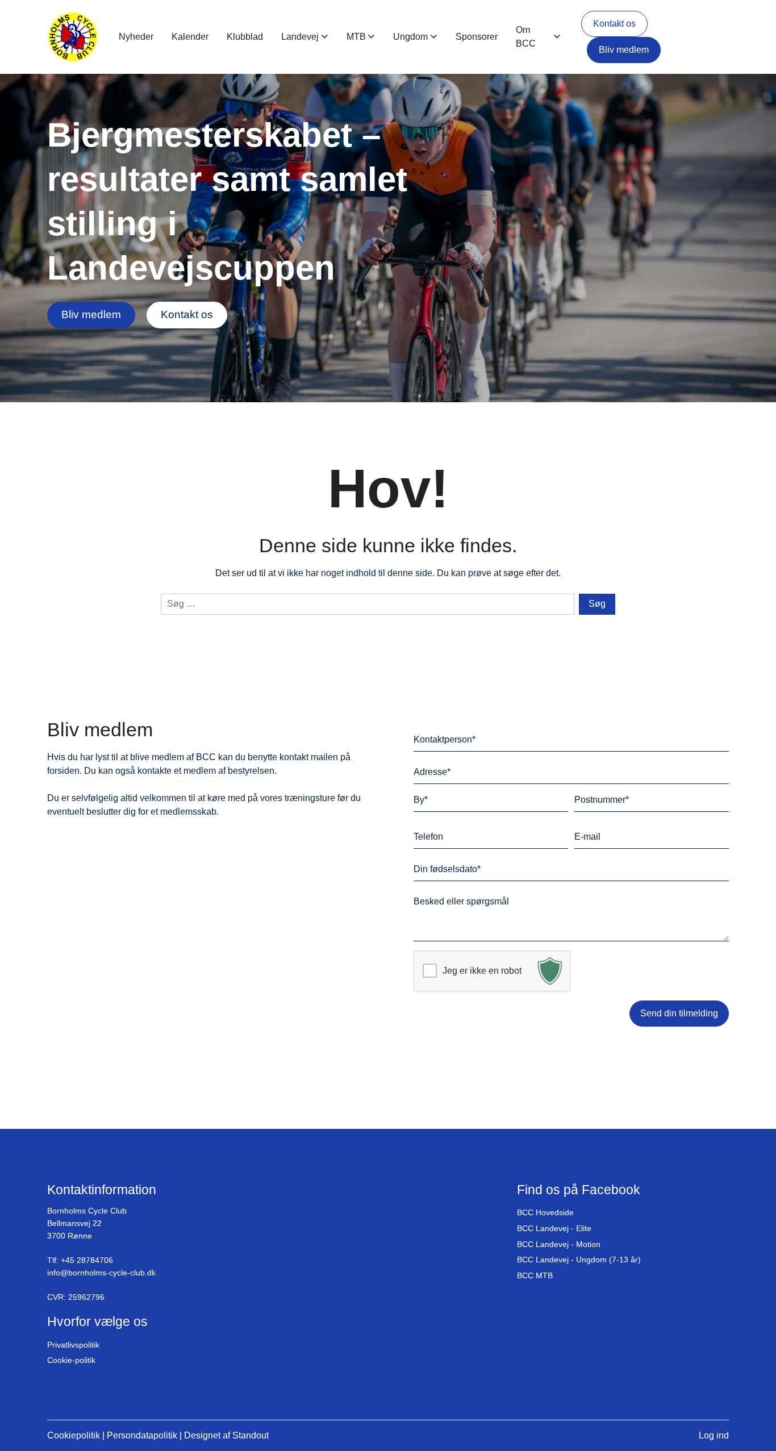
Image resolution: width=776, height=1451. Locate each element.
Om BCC (526, 36)
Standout (250, 1435)
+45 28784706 (87, 1260)
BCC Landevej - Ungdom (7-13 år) (579, 1259)
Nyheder (136, 36)
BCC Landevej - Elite (554, 1228)
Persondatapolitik (142, 1435)
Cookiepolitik (73, 1435)
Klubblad (245, 36)
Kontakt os (614, 23)
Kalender (190, 36)
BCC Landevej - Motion (558, 1244)
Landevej (300, 36)
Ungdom (410, 36)
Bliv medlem (624, 50)
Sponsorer (477, 36)
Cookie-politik (71, 1360)
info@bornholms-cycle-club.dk (101, 1272)
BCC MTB (535, 1275)
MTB (356, 36)
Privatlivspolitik (73, 1344)
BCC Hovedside (545, 1212)
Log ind (714, 1435)
